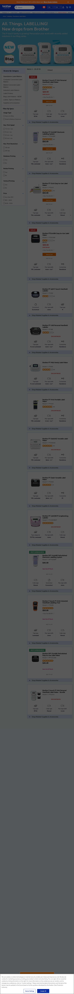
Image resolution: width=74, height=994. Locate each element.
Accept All (43, 991)
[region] (37, 984)
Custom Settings (29, 991)
